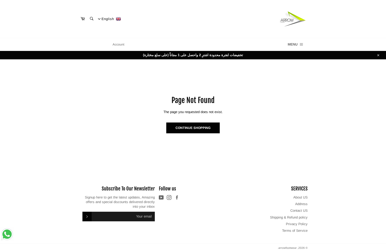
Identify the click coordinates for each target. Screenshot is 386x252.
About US (300, 197)
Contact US (299, 211)
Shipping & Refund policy (289, 217)
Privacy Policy (297, 224)
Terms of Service (295, 231)
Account (118, 44)
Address (301, 204)
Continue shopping (193, 128)
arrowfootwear (287, 247)
